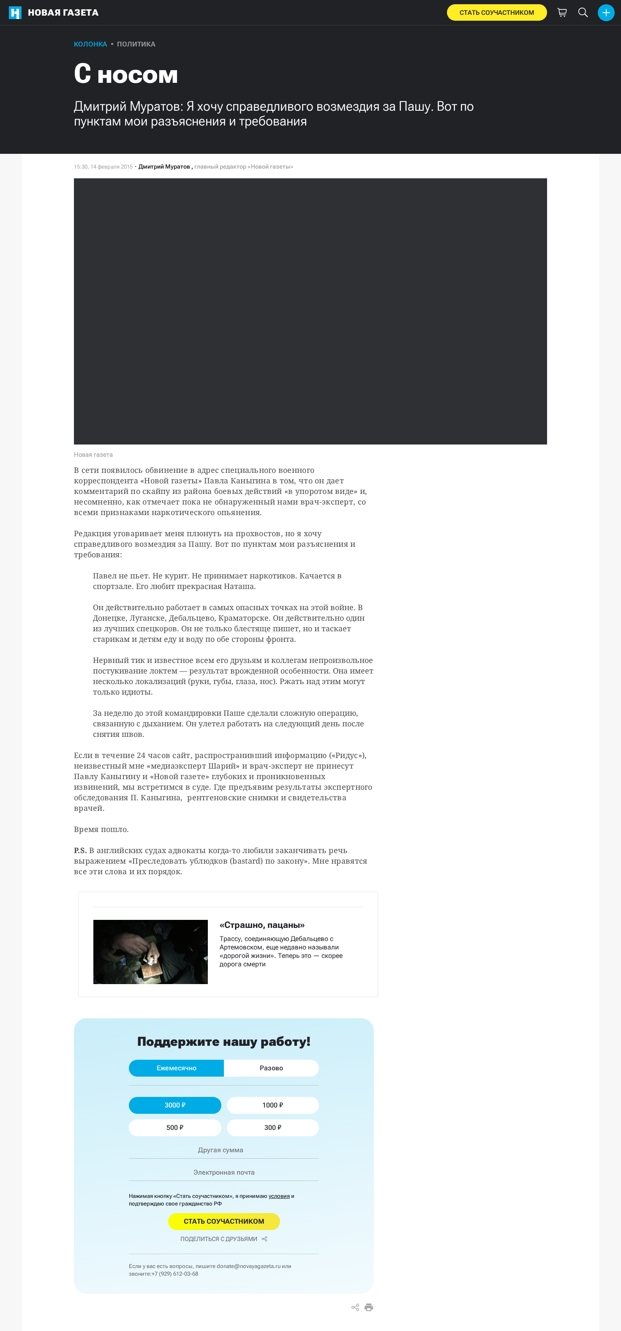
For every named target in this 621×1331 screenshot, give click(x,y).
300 (270, 1128)
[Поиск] (583, 12)
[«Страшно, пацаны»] (228, 944)
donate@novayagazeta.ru (249, 1266)
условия (279, 1196)
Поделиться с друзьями (218, 1239)
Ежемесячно (176, 1068)
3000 (172, 1105)
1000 (270, 1105)
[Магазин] (561, 12)
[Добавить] (606, 12)
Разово (271, 1068)
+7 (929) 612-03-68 (175, 1274)
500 (172, 1128)
